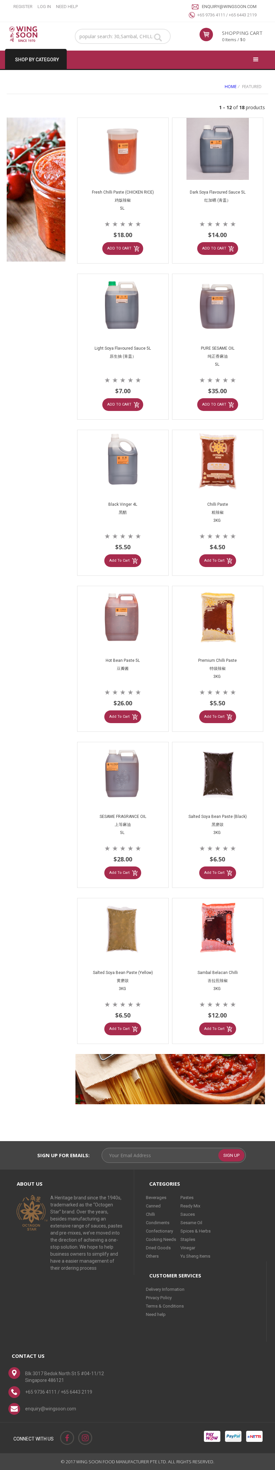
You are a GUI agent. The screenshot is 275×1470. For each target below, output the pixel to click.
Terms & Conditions (165, 1306)
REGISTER (23, 6)
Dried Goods (158, 1247)
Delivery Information (165, 1289)
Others (152, 1256)
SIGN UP (231, 1155)
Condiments (157, 1222)
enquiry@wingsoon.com (229, 6)
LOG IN (44, 6)
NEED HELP (67, 6)
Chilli (150, 1214)
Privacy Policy (159, 1297)
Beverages (156, 1197)
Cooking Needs (161, 1239)
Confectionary (159, 1231)
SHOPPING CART (242, 32)
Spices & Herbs (195, 1231)
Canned (153, 1205)
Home (230, 86)
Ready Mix (190, 1205)
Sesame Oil (191, 1222)
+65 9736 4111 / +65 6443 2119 (227, 14)
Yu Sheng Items (195, 1256)
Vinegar (187, 1247)
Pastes (187, 1197)
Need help (156, 1314)
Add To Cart (119, 560)
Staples (187, 1239)
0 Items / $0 (233, 40)
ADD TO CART (119, 248)
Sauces (187, 1214)
